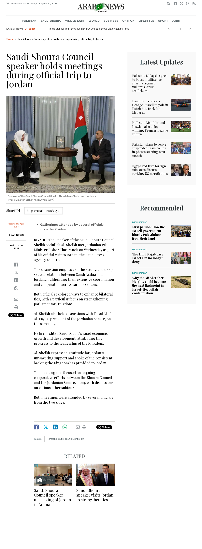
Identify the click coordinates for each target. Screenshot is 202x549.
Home (10, 39)
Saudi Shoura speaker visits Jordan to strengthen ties (94, 494)
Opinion (128, 20)
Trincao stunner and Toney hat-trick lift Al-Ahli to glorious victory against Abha (88, 28)
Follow (17, 315)
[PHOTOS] (53, 474)
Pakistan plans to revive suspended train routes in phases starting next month (149, 150)
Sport (163, 20)
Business (111, 20)
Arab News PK (18, 3)
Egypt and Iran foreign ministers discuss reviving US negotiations (150, 170)
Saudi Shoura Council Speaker (66, 439)
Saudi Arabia (50, 20)
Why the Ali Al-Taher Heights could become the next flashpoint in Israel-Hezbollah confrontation (149, 285)
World (94, 20)
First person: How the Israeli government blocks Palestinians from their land (148, 232)
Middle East (75, 20)
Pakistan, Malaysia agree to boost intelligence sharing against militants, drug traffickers (149, 83)
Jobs (176, 20)
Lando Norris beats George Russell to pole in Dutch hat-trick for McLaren (150, 107)
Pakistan (29, 20)
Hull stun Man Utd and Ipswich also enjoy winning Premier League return (150, 128)
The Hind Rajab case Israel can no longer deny (147, 258)
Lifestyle (146, 20)
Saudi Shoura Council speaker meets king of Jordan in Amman (52, 497)
